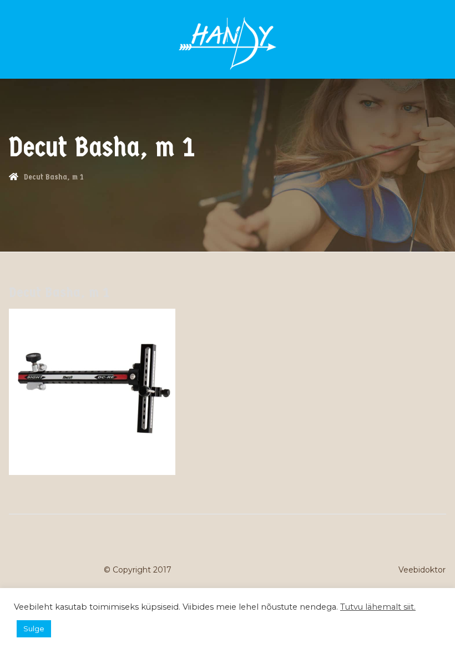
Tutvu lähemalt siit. (378, 607)
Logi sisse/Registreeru (249, 30)
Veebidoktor (422, 570)
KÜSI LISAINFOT (221, 24)
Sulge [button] (33, 628)
